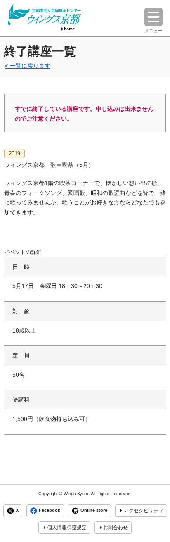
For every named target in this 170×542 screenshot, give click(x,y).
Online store (93, 510)
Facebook (49, 510)
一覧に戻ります (30, 65)
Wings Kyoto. (77, 493)
